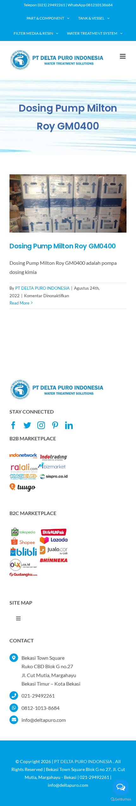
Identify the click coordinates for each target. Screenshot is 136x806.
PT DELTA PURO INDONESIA (42, 288)
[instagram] (41, 425)
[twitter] (27, 425)
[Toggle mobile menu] (123, 56)
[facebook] (13, 425)
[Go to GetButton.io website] (121, 799)
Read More (19, 302)
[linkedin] (69, 425)
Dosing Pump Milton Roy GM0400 (62, 246)
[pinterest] (55, 425)
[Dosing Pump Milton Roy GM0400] (68, 203)
